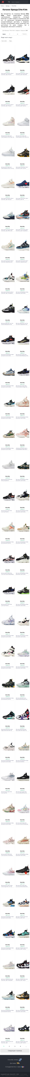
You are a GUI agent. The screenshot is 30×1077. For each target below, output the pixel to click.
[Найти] (9, 2)
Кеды (10, 40)
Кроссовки (4, 40)
